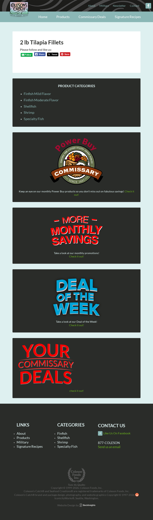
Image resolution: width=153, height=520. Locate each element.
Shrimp (29, 112)
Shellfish (30, 106)
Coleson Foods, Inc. (19, 17)
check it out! (76, 390)
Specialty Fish (34, 119)
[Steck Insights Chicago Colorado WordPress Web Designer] (87, 505)
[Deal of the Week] (76, 297)
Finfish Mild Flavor (37, 94)
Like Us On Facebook (116, 433)
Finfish (62, 433)
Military (23, 442)
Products (23, 438)
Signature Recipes (30, 446)
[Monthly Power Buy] (76, 161)
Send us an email (109, 447)
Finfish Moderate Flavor (41, 100)
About (21, 433)
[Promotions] (76, 230)
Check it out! (76, 256)
